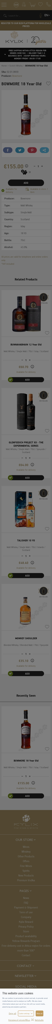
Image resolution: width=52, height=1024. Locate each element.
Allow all (39, 1013)
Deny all (12, 1013)
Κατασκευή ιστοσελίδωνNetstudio (26, 1020)
